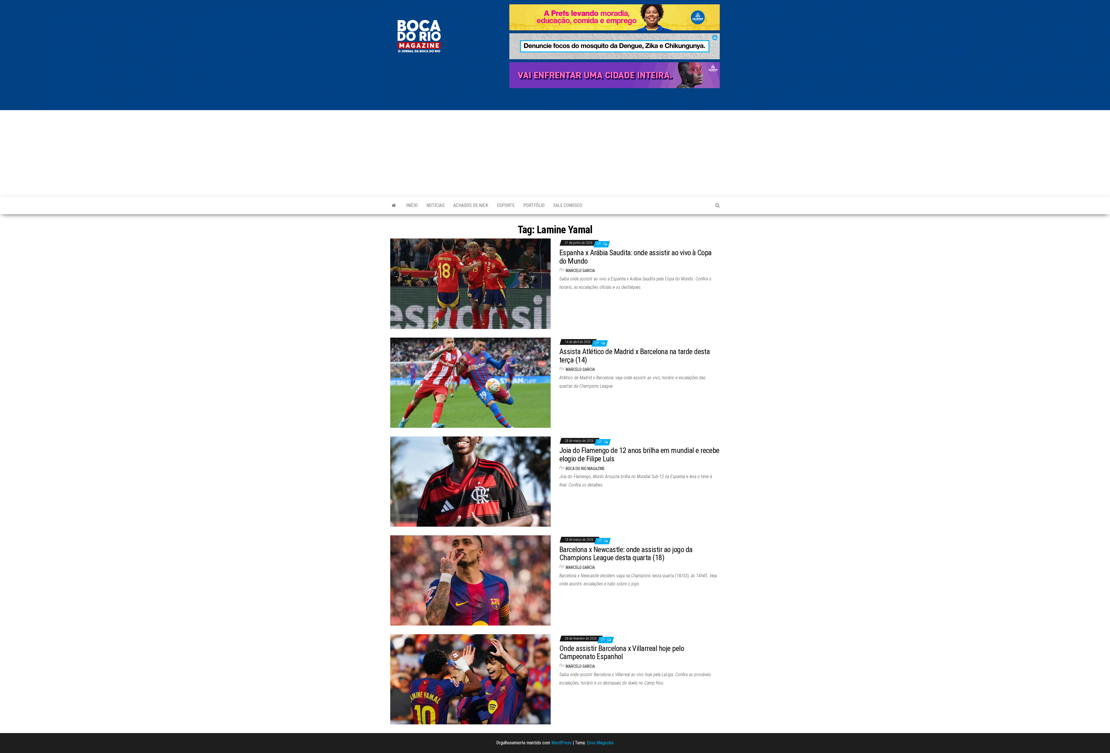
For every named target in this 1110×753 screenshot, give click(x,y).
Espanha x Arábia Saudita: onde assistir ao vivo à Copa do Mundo (635, 256)
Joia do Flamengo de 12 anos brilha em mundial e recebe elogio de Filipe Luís (639, 454)
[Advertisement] (555, 153)
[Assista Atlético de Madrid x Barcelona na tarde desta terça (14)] (470, 382)
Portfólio (534, 205)
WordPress (561, 742)
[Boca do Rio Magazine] (394, 205)
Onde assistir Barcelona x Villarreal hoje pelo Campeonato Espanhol (621, 652)
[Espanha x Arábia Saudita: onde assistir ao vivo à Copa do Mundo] (470, 283)
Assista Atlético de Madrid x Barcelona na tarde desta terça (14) (634, 355)
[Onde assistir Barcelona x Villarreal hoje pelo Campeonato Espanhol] (470, 679)
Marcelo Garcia (580, 270)
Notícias (435, 205)
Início (412, 205)
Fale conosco (567, 205)
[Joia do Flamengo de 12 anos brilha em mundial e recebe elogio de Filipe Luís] (470, 481)
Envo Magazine (600, 742)
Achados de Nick (470, 205)
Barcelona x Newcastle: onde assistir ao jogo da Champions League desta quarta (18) (626, 553)
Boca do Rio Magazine (585, 468)
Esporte (506, 205)
